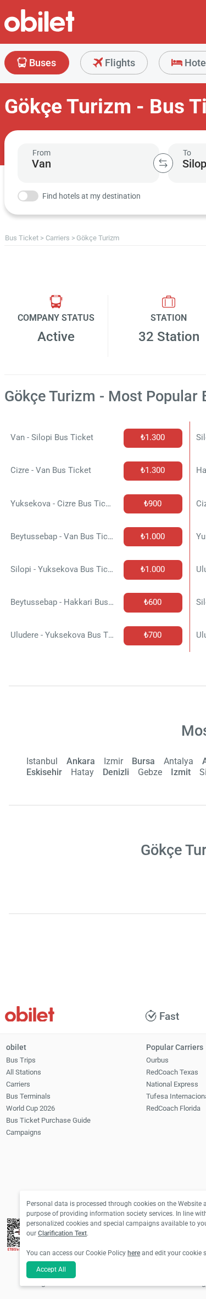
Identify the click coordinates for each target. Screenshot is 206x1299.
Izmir (113, 761)
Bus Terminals (28, 1096)
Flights (119, 62)
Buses (41, 62)
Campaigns (23, 1132)
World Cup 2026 (30, 1108)
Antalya (178, 761)
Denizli (116, 772)
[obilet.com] (65, 30)
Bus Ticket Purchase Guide (48, 1120)
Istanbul (42, 761)
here (133, 1253)
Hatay (82, 772)
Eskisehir (44, 772)
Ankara (80, 761)
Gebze (150, 772)
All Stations (23, 1072)
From (41, 152)
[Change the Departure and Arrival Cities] (163, 163)
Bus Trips (21, 1060)
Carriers (18, 1084)
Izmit (181, 772)
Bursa (143, 761)
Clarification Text (62, 1233)
